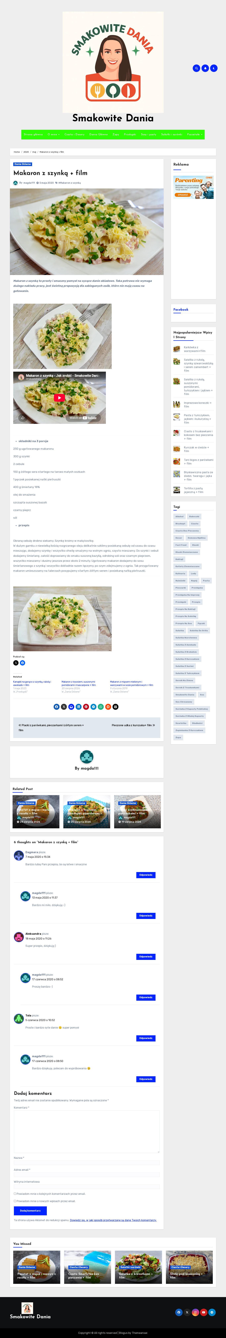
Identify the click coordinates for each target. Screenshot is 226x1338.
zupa (178, 737)
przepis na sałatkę (186, 616)
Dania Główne (98, 134)
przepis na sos (184, 623)
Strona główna (33, 134)
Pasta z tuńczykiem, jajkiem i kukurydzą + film (197, 419)
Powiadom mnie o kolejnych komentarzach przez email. (51, 1193)
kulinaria (180, 573)
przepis (196, 602)
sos (202, 695)
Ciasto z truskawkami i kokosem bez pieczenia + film (198, 435)
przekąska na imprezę (187, 595)
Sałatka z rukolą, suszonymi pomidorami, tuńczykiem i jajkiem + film (198, 387)
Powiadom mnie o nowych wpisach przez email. (46, 1201)
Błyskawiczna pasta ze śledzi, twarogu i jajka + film (198, 476)
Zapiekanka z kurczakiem (189, 730)
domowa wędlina (196, 538)
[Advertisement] (194, 248)
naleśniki (180, 580)
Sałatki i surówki (171, 134)
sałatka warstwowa (186, 638)
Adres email (22, 1169)
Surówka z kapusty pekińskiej (192, 709)
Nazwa (19, 1157)
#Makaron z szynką (69, 183)
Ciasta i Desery (75, 134)
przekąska (197, 588)
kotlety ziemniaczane (188, 566)
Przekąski (130, 134)
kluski (195, 545)
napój (194, 580)
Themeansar (139, 1333)
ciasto (194, 523)
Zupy (116, 134)
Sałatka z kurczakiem (187, 659)
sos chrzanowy (184, 702)
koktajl (179, 559)
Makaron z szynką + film (50, 173)
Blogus (123, 1333)
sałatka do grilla (199, 630)
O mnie (53, 134)
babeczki (194, 516)
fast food (181, 545)
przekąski (181, 602)
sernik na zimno (184, 680)
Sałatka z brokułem (186, 652)
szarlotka (181, 723)
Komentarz (21, 1107)
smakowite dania (185, 695)
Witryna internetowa (27, 1181)
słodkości (197, 723)
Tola (28, 1015)
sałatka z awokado (186, 645)
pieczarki (181, 588)
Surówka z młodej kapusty (190, 716)
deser (179, 538)
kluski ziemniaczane (187, 552)
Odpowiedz (146, 875)
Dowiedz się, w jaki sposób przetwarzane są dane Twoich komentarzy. (113, 1220)
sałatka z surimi (185, 666)
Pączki (201, 623)
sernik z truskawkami (187, 687)
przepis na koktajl (185, 609)
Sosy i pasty (148, 134)
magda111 (29, 183)
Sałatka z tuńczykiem (187, 673)
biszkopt (180, 523)
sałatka (180, 630)
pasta (206, 580)
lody (193, 573)
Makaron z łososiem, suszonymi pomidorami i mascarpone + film (85, 814)
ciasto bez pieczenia (187, 531)
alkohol (179, 516)
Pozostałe (194, 134)
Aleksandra (33, 933)
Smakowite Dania (113, 119)
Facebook (180, 309)
